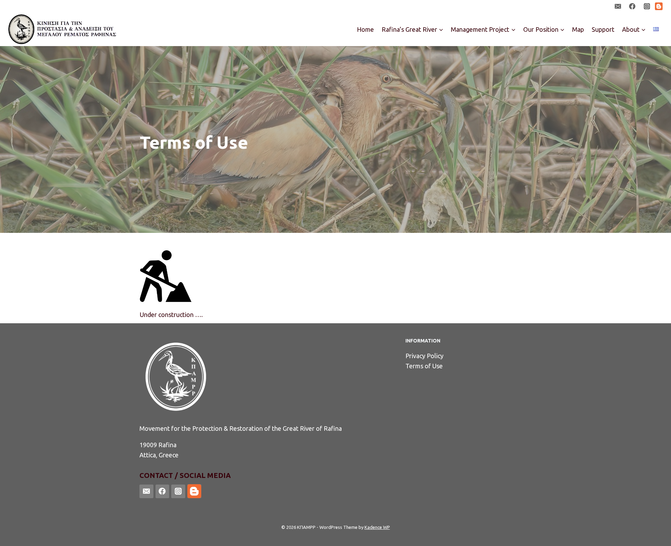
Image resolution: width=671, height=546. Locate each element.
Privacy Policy (424, 355)
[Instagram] (647, 6)
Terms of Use (424, 365)
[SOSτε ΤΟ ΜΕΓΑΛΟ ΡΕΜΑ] (62, 29)
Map (578, 29)
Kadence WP (377, 527)
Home (365, 29)
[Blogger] (659, 6)
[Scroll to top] (655, 533)
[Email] (618, 6)
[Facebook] (632, 6)
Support (603, 29)
